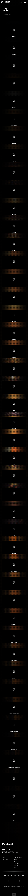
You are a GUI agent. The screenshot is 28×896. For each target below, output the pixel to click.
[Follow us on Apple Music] (14, 881)
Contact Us (5, 859)
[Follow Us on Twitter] (11, 875)
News (3, 857)
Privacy (12, 890)
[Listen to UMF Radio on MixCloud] (19, 875)
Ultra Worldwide (18, 857)
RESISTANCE (17, 861)
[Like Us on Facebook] (4, 875)
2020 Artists (6, 9)
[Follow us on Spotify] (23, 875)
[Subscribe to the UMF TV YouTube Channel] (15, 875)
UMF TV (16, 865)
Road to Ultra (17, 859)
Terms (16, 890)
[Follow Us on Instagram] (8, 875)
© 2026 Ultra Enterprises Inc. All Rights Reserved (14, 887)
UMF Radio (16, 867)
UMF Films (16, 863)
